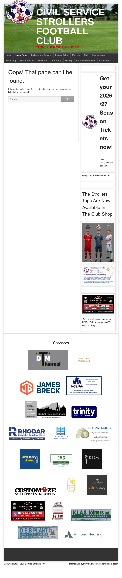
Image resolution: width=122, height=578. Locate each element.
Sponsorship (98, 54)
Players (76, 54)
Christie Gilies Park (85, 60)
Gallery (68, 60)
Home (8, 54)
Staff (86, 54)
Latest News (21, 54)
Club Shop (56, 60)
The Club (42, 60)
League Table (61, 54)
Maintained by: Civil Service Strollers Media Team (93, 563)
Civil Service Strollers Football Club (70, 26)
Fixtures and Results (41, 54)
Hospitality (11, 60)
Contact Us (104, 60)
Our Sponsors (27, 60)
